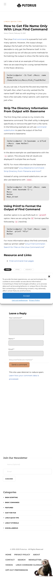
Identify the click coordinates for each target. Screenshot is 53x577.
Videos (9, 565)
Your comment (15, 317)
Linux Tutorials (12, 523)
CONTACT (10, 560)
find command (19, 39)
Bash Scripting (11, 497)
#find (17, 269)
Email (11, 349)
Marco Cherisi (8, 33)
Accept (26, 295)
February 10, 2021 (20, 33)
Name (11, 338)
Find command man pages (21, 261)
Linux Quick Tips (13, 21)
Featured (9, 508)
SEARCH (21, 560)
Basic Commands (12, 502)
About (36, 554)
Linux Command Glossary (29, 565)
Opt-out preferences (20, 300)
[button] (49, 276)
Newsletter (35, 560)
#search (28, 269)
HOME (8, 554)
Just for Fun (10, 513)
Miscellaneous (11, 528)
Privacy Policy (34, 300)
